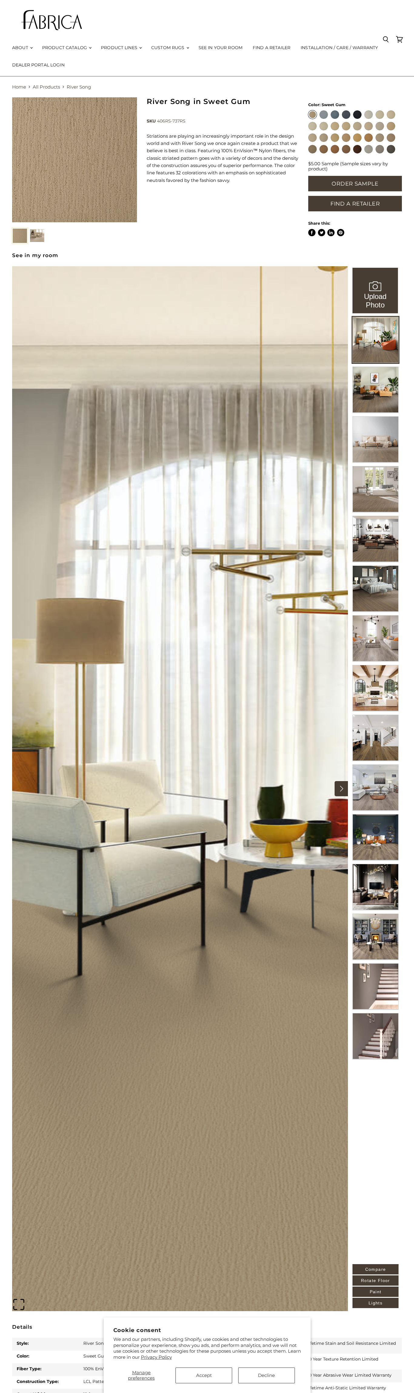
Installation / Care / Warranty (339, 47)
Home (19, 86)
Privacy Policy (156, 1357)
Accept (204, 1375)
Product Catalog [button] (65, 47)
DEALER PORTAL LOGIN (38, 65)
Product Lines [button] (120, 47)
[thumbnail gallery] (20, 235)
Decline (266, 1375)
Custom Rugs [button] (168, 47)
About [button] (20, 47)
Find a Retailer (271, 47)
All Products (46, 86)
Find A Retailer (354, 203)
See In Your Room (220, 47)
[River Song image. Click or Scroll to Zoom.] (74, 159)
